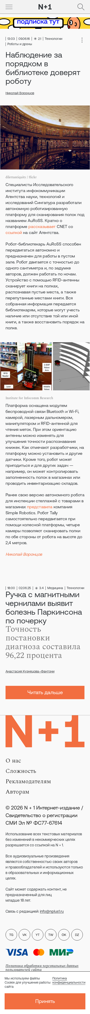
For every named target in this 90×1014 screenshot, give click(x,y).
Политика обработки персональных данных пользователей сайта (42, 968)
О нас (13, 760)
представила (39, 506)
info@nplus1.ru (52, 911)
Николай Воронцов (20, 93)
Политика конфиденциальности (68, 980)
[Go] (9, 6)
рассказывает (42, 226)
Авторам (17, 791)
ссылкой (14, 232)
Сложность (21, 771)
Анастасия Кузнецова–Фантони (30, 671)
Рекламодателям (28, 781)
